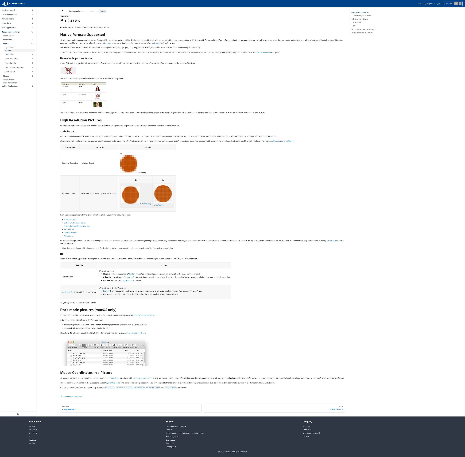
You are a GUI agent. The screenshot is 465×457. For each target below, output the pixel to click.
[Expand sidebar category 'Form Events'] (32, 72)
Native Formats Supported (360, 12)
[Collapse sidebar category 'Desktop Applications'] (32, 32)
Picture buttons (70, 226)
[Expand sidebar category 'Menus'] (32, 76)
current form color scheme (135, 333)
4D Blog (32, 426)
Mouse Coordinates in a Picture (362, 33)
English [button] (430, 3)
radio (73, 223)
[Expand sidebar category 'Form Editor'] (32, 54)
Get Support (171, 447)
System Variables (113, 383)
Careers (306, 436)
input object (114, 378)
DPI (354, 26)
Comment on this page (72, 396)
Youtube (32, 440)
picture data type (263, 52)
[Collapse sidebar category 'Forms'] (32, 44)
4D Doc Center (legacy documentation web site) (185, 433)
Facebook (33, 433)
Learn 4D (169, 430)
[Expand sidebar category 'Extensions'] (32, 23)
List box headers (70, 232)
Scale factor (357, 22)
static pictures (107, 43)
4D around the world (311, 433)
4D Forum (33, 430)
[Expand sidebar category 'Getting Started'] (32, 10)
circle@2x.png (274, 141)
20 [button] (418, 3)
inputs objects (156, 43)
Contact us (307, 430)
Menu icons (69, 236)
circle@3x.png (289, 141)
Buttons (67, 223)
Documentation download (176, 426)
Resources (170, 443)
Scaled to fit (130, 277)
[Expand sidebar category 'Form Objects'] (32, 63)
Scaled (105, 291)
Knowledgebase (172, 436)
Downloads (170, 440)
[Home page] (62, 11)
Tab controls (69, 229)
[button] (18, 86)
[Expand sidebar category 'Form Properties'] (32, 59)
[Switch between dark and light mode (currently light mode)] (438, 4)
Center (132, 274)
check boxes (81, 223)
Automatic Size (68, 292)
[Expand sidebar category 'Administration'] (32, 19)
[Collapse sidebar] (18, 414)
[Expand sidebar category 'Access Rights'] (32, 39)
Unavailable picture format (362, 16)
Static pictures (70, 219)
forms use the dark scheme (143, 315)
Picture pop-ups (83, 226)
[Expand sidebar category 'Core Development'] (32, 14)
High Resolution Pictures (359, 19)
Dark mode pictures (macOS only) (362, 29)
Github (32, 443)
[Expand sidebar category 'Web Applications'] (32, 28)
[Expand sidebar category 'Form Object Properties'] (32, 67)
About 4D (306, 426)
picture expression (142, 378)
